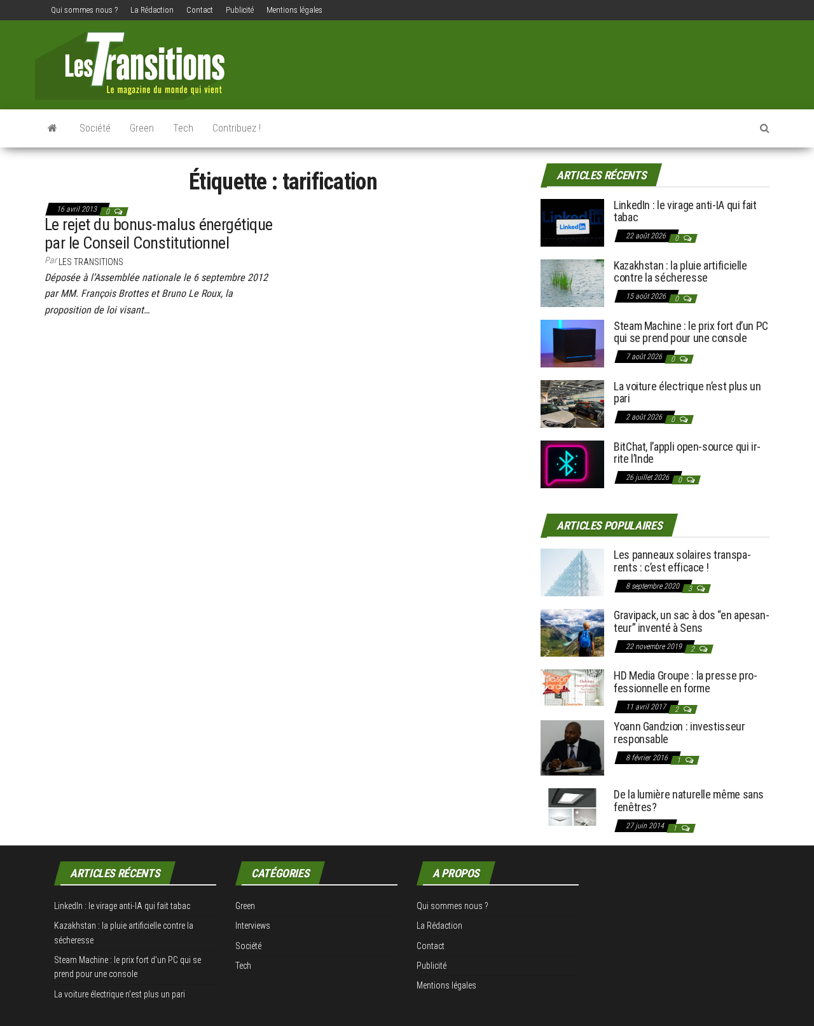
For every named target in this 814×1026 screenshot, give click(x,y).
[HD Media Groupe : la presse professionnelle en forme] (572, 687)
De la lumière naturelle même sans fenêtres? (689, 801)
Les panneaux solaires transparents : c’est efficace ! (682, 561)
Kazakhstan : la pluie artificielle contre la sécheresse (680, 272)
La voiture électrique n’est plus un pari (687, 393)
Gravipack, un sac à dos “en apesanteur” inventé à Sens (691, 621)
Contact (199, 10)
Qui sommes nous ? (84, 10)
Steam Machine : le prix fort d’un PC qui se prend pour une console (691, 332)
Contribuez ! (236, 128)
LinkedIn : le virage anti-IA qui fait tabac (685, 211)
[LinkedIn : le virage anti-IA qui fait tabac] (572, 221)
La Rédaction (152, 10)
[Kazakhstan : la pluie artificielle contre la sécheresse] (572, 282)
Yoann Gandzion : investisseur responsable (679, 733)
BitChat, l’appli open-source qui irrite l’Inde (687, 453)
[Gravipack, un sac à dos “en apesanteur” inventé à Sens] (572, 632)
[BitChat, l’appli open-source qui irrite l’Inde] (572, 463)
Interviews (252, 925)
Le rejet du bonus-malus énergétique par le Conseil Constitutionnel (159, 233)
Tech (183, 128)
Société (95, 128)
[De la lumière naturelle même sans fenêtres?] (572, 806)
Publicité (240, 10)
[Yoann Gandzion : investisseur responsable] (572, 747)
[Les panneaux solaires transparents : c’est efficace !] (572, 572)
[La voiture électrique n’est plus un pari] (572, 403)
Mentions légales (294, 10)
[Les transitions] (52, 128)
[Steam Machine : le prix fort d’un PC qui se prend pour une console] (572, 342)
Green (142, 128)
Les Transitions (91, 262)
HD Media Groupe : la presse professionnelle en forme (685, 682)
